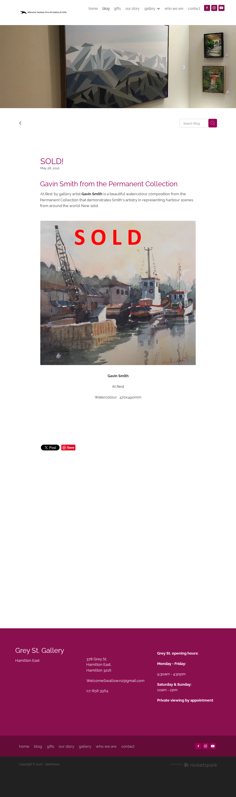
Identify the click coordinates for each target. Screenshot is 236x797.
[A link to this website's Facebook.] (207, 8)
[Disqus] (118, 533)
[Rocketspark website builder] (193, 765)
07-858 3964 (97, 690)
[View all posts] (20, 123)
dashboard (52, 764)
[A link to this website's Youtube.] (221, 8)
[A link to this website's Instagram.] (214, 8)
